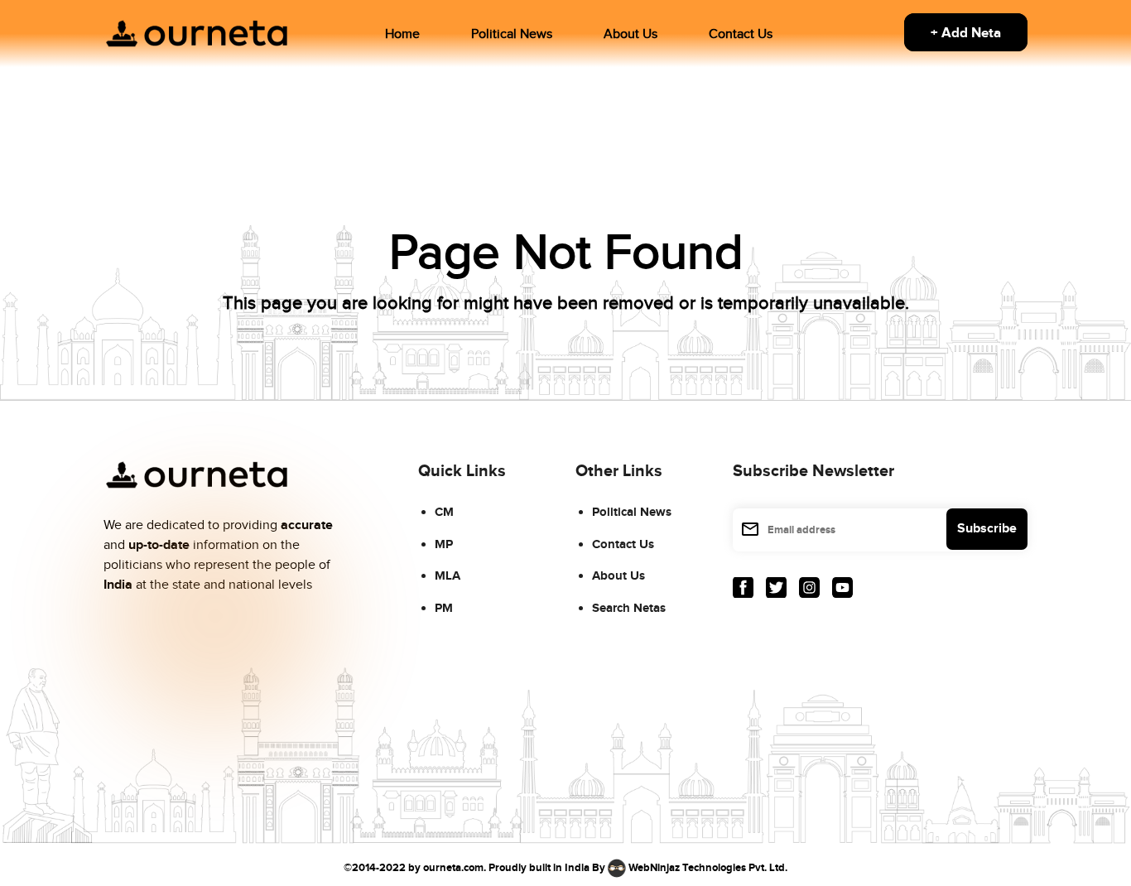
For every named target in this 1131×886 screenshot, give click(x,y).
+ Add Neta (966, 33)
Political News (511, 34)
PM (444, 608)
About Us (630, 34)
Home (402, 34)
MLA (447, 576)
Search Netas (629, 608)
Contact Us (740, 34)
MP (444, 544)
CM (444, 512)
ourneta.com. (454, 867)
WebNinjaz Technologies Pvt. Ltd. (707, 867)
